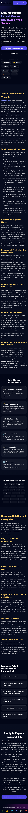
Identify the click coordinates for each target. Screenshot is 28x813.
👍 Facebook (16, 62)
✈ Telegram (15, 66)
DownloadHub (5, 100)
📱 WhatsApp (6, 62)
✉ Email (14, 74)
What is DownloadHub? (11, 677)
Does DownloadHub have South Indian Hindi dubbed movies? (13, 692)
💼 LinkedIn (6, 74)
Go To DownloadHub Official (14, 48)
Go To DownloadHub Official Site (14, 797)
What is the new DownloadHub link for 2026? (13, 684)
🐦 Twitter (5, 66)
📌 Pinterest (14, 70)
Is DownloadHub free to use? (13, 708)
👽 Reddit (5, 70)
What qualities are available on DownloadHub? (13, 700)
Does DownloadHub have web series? (13, 715)
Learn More (14, 53)
